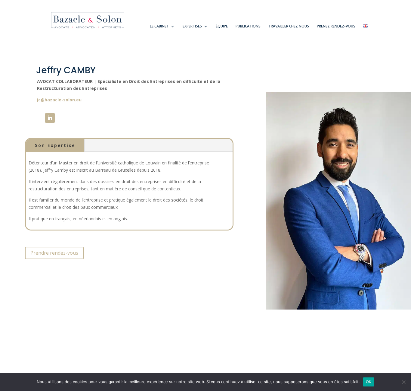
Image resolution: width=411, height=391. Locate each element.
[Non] (403, 382)
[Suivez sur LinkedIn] (50, 118)
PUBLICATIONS (248, 26)
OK (369, 381)
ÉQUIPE (222, 26)
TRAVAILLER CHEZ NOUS (288, 26)
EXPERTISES (192, 26)
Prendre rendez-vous (54, 253)
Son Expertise (55, 145)
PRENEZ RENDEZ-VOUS (336, 26)
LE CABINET (159, 26)
